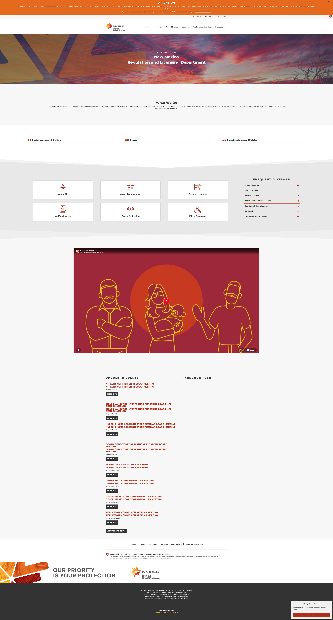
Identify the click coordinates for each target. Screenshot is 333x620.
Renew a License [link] (198, 194)
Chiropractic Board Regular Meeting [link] (130, 480)
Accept (311, 615)
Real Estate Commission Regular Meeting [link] (132, 512)
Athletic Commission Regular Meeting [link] (130, 384)
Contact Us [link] (219, 27)
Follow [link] (199, 16)
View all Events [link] (114, 531)
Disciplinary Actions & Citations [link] (46, 140)
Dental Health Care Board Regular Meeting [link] (134, 496)
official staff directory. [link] (203, 12)
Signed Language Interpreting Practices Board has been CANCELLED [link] (139, 405)
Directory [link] (134, 140)
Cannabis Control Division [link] (256, 216)
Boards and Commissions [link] (256, 206)
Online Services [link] (251, 185)
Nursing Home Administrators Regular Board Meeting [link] (140, 424)
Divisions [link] (174, 27)
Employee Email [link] (161, 612)
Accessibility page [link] (160, 558)
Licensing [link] (185, 27)
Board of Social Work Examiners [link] (127, 464)
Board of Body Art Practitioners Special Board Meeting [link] (136, 445)
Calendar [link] (133, 544)
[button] (329, 604)
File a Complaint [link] (197, 216)
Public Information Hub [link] (202, 27)
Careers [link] (143, 544)
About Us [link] (163, 27)
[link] (330, 16)
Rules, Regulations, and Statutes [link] (242, 140)
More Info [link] (112, 394)
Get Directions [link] (181, 592)
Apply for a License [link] (130, 194)
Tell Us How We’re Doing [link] (194, 544)
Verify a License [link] (63, 216)
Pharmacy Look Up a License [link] (257, 201)
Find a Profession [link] (130, 216)
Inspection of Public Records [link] (171, 544)
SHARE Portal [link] (173, 612)
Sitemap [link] (190, 590)
